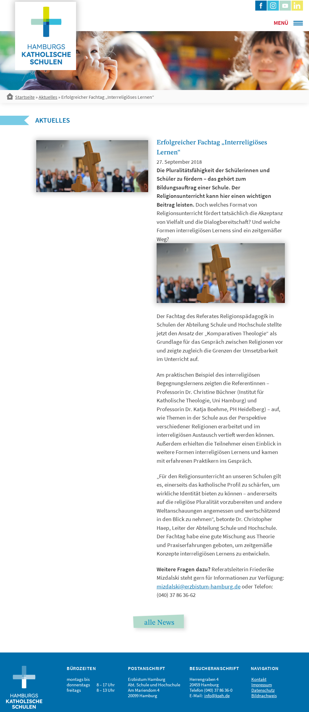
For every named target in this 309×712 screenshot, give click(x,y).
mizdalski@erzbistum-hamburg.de (199, 586)
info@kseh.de (217, 695)
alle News (159, 623)
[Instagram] (273, 6)
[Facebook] (261, 6)
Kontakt (258, 679)
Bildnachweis (264, 695)
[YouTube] (285, 6)
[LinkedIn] (297, 6)
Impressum (261, 685)
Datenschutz (263, 690)
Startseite (25, 97)
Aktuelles (48, 97)
